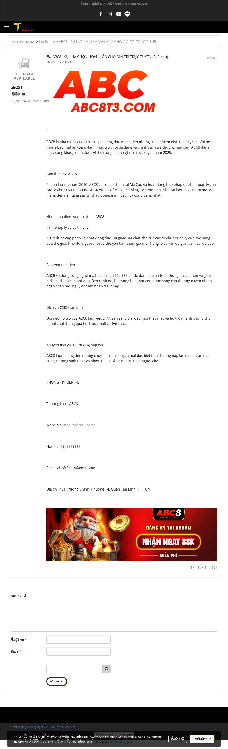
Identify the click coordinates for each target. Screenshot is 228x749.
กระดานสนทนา (23, 41)
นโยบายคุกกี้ (86, 741)
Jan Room (47, 41)
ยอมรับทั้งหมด (202, 739)
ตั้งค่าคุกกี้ (177, 739)
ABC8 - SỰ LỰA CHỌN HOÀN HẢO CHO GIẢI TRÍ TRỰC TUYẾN (108, 41)
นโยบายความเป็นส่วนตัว (54, 741)
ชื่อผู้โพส (19, 639)
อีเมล (16, 651)
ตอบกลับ (58, 681)
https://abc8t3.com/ (78, 425)
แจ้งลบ (212, 57)
